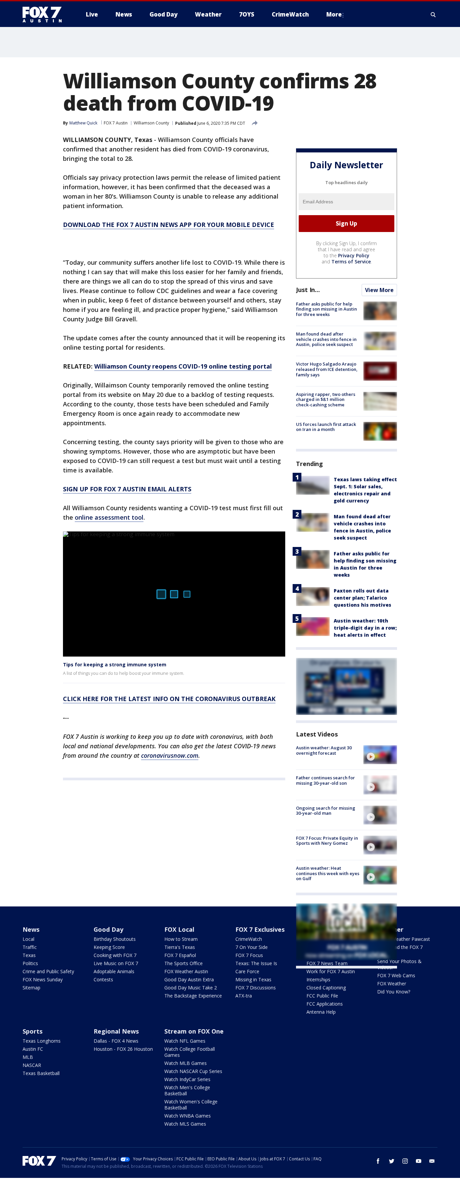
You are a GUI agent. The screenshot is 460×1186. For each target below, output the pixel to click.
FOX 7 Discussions (255, 987)
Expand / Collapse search (433, 14)
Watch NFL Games (184, 1041)
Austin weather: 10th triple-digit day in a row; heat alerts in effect (365, 627)
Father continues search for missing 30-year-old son (325, 780)
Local (28, 939)
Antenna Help (321, 1012)
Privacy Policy (353, 255)
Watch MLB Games (185, 1063)
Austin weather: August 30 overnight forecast (324, 750)
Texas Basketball (41, 1073)
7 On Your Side (251, 947)
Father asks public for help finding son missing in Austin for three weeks (326, 309)
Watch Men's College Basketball (187, 1090)
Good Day (108, 929)
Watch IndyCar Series (187, 1079)
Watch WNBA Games (187, 1115)
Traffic (30, 947)
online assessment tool (109, 517)
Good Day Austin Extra (189, 979)
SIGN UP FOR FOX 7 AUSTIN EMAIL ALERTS (127, 489)
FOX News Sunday (43, 979)
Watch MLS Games (185, 1124)
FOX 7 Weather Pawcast (403, 939)
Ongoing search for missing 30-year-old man (325, 810)
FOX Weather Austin (186, 971)
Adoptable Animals (114, 971)
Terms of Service (351, 261)
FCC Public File (322, 995)
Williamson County (151, 123)
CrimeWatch (248, 939)
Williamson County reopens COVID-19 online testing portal (183, 366)
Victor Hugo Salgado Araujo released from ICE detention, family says (327, 369)
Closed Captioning (326, 987)
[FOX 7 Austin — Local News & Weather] (45, 14)
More (334, 14)
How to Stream (181, 939)
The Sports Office (183, 963)
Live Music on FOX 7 (116, 963)
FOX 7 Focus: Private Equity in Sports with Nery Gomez (327, 840)
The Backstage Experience (193, 995)
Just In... (308, 290)
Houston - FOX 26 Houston (123, 1049)
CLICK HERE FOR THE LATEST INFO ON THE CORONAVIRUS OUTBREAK (169, 699)
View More (379, 290)
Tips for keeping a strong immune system (114, 664)
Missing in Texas (253, 979)
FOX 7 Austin (116, 123)
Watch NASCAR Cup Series (193, 1071)
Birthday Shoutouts (115, 939)
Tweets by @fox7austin (325, 976)
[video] (380, 754)
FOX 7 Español (180, 955)
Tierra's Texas (179, 947)
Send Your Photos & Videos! (399, 964)
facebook (378, 1161)
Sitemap (31, 987)
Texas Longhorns (42, 1041)
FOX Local (179, 929)
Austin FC (33, 1049)
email (432, 1161)
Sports (32, 1031)
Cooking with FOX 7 (115, 955)
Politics (30, 963)
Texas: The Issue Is (256, 963)
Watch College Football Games (189, 1052)
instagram (405, 1161)
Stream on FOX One (194, 1031)
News (31, 929)
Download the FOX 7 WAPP (400, 950)
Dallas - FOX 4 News (116, 1041)
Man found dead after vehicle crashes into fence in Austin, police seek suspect (326, 339)
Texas (29, 955)
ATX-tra (243, 995)
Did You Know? (393, 991)
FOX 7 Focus (249, 955)
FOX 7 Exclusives (260, 929)
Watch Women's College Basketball (191, 1104)
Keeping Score (109, 947)
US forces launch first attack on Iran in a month (326, 427)
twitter (391, 1161)
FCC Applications (324, 1004)
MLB (28, 1057)
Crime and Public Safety (48, 971)
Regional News (116, 1031)
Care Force (247, 971)
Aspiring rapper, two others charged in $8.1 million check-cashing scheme (325, 399)
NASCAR (32, 1065)
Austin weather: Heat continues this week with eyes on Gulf (327, 873)
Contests (103, 979)
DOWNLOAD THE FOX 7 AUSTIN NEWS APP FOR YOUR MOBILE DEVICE (168, 225)
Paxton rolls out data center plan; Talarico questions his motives (362, 597)
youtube (418, 1161)
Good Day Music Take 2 (190, 987)
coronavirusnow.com (169, 755)
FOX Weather (391, 983)
